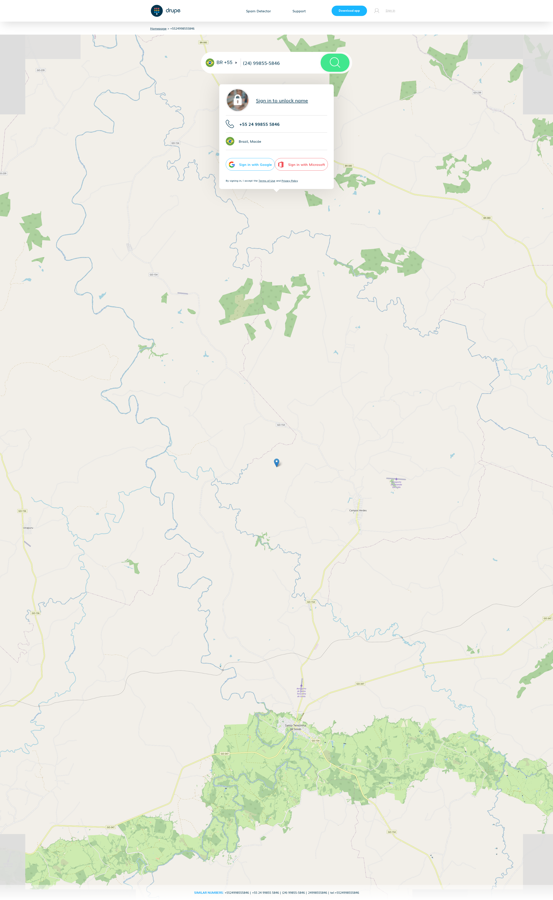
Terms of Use (267, 181)
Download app (349, 10)
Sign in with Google (255, 164)
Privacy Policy (289, 181)
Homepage (158, 28)
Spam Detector (258, 11)
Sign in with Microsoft (306, 164)
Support (299, 11)
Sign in (390, 10)
